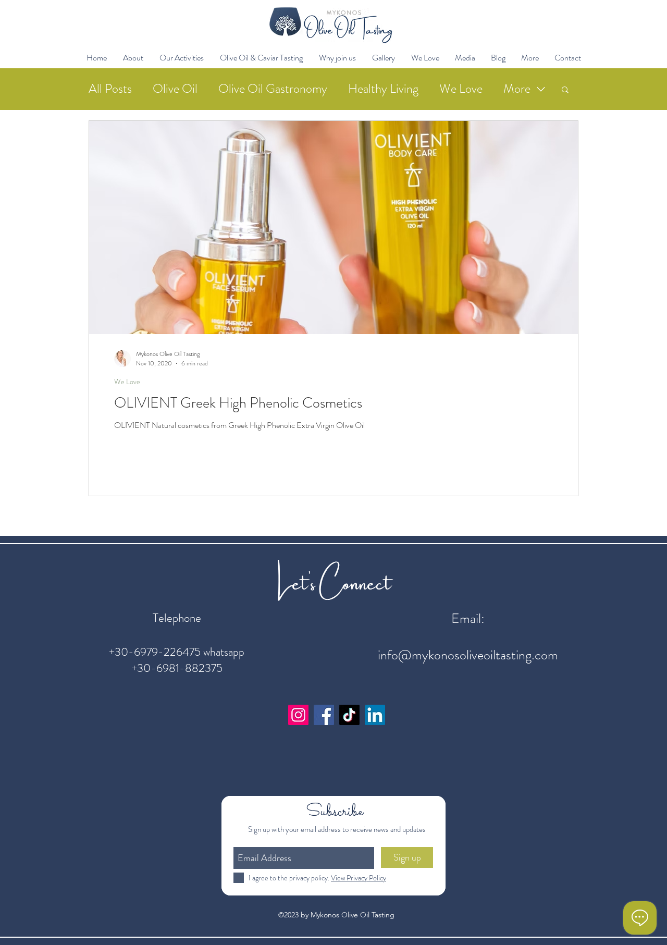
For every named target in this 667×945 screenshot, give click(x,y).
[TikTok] (349, 715)
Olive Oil (175, 88)
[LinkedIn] (375, 715)
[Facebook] (324, 715)
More (516, 88)
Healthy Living (383, 88)
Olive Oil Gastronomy (272, 88)
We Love (461, 88)
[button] (133, 57)
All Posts (110, 88)
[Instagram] (298, 715)
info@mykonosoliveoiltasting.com (468, 655)
